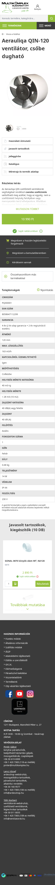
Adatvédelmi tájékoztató (18, 656)
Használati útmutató (20, 140)
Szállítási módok (14, 647)
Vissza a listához (13, 34)
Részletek (43, 584)
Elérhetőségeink (14, 668)
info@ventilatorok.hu (14, 818)
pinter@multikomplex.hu (16, 765)
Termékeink (11, 681)
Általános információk (17, 643)
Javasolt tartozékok (19, 148)
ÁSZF (8, 651)
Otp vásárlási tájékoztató (18, 686)
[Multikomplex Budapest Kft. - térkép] (25, 846)
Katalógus (14, 164)
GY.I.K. (9, 664)
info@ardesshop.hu (14, 792)
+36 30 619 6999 (12, 759)
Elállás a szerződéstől (16, 660)
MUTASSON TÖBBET (27, 209)
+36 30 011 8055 (12, 812)
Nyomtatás (46, 290)
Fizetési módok (13, 638)
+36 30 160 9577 (12, 786)
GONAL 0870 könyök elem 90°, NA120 (25, 560)
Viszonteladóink (14, 677)
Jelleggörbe (15, 156)
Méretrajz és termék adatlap (24, 171)
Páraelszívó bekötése (16, 673)
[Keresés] (51, 18)
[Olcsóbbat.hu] (49, 874)
